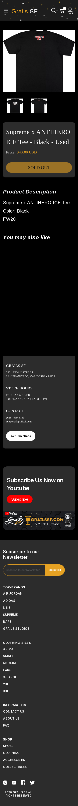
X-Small (10, 649)
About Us (11, 718)
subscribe (19, 499)
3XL (6, 691)
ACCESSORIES (14, 760)
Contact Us (13, 711)
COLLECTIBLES (15, 767)
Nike (6, 608)
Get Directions (21, 436)
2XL (6, 684)
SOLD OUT (39, 167)
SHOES (8, 746)
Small (8, 656)
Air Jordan (13, 593)
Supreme (10, 614)
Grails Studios (16, 628)
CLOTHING (11, 753)
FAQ (6, 725)
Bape (7, 621)
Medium (9, 663)
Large (8, 670)
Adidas (9, 601)
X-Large (10, 677)
